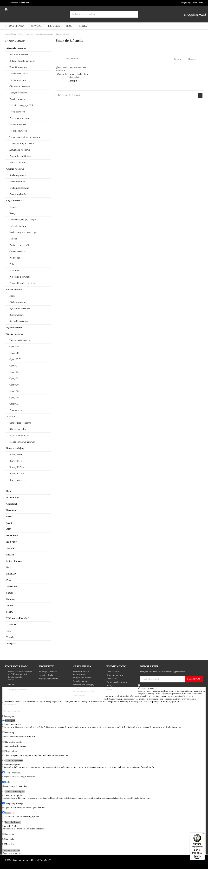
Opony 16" (14, 397)
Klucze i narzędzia (17, 429)
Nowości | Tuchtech (47, 675)
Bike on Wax (12, 497)
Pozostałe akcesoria (18, 162)
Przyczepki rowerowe (19, 118)
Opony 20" (14, 385)
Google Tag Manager (14, 803)
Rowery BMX (15, 454)
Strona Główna (15, 26)
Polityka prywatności (82, 677)
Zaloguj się (185, 3)
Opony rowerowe (14, 334)
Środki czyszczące (17, 175)
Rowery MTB (15, 461)
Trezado (10, 637)
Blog (69, 26)
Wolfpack (11, 643)
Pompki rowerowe (17, 124)
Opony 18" (14, 391)
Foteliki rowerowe (17, 80)
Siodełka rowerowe (18, 131)
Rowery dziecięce (17, 480)
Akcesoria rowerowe (16, 48)
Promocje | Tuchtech (48, 671)
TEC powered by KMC (17, 618)
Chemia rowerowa (15, 169)
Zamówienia (111, 678)
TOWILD (11, 624)
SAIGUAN (11, 586)
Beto (8, 491)
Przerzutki (14, 270)
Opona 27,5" (15, 359)
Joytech (10, 548)
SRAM (9, 605)
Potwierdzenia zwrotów (116, 682)
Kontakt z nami (79, 695)
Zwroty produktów (114, 675)
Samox (9, 593)
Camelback (11, 504)
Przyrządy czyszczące (19, 435)
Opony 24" (14, 378)
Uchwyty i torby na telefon (21, 143)
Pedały (12, 264)
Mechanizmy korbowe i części (23, 232)
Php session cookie (13, 742)
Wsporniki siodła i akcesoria (22, 283)
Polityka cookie (9, 704)
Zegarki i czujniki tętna (20, 156)
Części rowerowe (14, 200)
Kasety (12, 213)
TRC (8, 631)
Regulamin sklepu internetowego (81, 672)
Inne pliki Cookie (13, 822)
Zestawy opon (15, 410)
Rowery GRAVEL (17, 473)
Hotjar (8, 782)
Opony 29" (14, 346)
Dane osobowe (112, 671)
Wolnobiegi (14, 258)
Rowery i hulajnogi (15, 448)
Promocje (54, 26)
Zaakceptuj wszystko (11, 853)
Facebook (9, 813)
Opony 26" (14, 372)
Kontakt (84, 26)
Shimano (10, 599)
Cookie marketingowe (15, 791)
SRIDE (9, 612)
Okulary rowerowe (18, 302)
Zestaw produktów (17, 194)
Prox (8, 580)
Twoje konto (116, 666)
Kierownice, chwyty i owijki (22, 219)
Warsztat (10, 416)
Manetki (13, 239)
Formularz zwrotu (80, 681)
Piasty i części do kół (19, 245)
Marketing (9, 844)
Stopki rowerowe (17, 112)
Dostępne (194, 59)
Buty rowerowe (16, 315)
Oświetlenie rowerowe (19, 86)
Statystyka (9, 839)
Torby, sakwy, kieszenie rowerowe (25, 137)
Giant (9, 523)
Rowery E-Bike (16, 467)
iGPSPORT (12, 542)
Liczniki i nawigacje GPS (21, 105)
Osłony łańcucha (17, 251)
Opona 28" (14, 353)
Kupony (110, 689)
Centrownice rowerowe (20, 423)
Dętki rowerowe (14, 327)
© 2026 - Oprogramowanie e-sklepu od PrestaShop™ (28, 860)
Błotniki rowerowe (18, 67)
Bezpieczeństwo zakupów (84, 691)
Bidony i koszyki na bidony (22, 61)
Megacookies (11, 751)
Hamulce (13, 207)
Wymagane (10, 720)
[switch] (197, 857)
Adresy (109, 685)
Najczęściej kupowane (48, 678)
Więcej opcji (10, 716)
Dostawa (76, 688)
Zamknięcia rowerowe (19, 150)
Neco (8, 567)
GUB (8, 529)
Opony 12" (14, 404)
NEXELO (11, 574)
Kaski (12, 296)
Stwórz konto (197, 3)
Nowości (36, 26)
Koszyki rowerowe (18, 92)
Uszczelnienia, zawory (19, 340)
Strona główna (15, 41)
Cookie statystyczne (14, 760)
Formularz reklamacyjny (83, 684)
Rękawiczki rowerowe (19, 308)
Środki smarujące (17, 181)
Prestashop (9, 732)
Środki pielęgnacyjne (19, 188)
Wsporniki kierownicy (19, 277)
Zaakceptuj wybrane (11, 850)
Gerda (9, 516)
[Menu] (203, 834)
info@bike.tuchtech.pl (18, 689)
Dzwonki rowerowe (18, 73)
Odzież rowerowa (14, 289)
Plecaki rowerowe (17, 99)
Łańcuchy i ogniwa (18, 226)
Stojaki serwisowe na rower (22, 442)
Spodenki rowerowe (18, 321)
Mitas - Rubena (14, 561)
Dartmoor (11, 510)
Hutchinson (12, 535)
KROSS (10, 555)
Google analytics (12, 772)
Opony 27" (14, 365)
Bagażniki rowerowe (18, 54)
